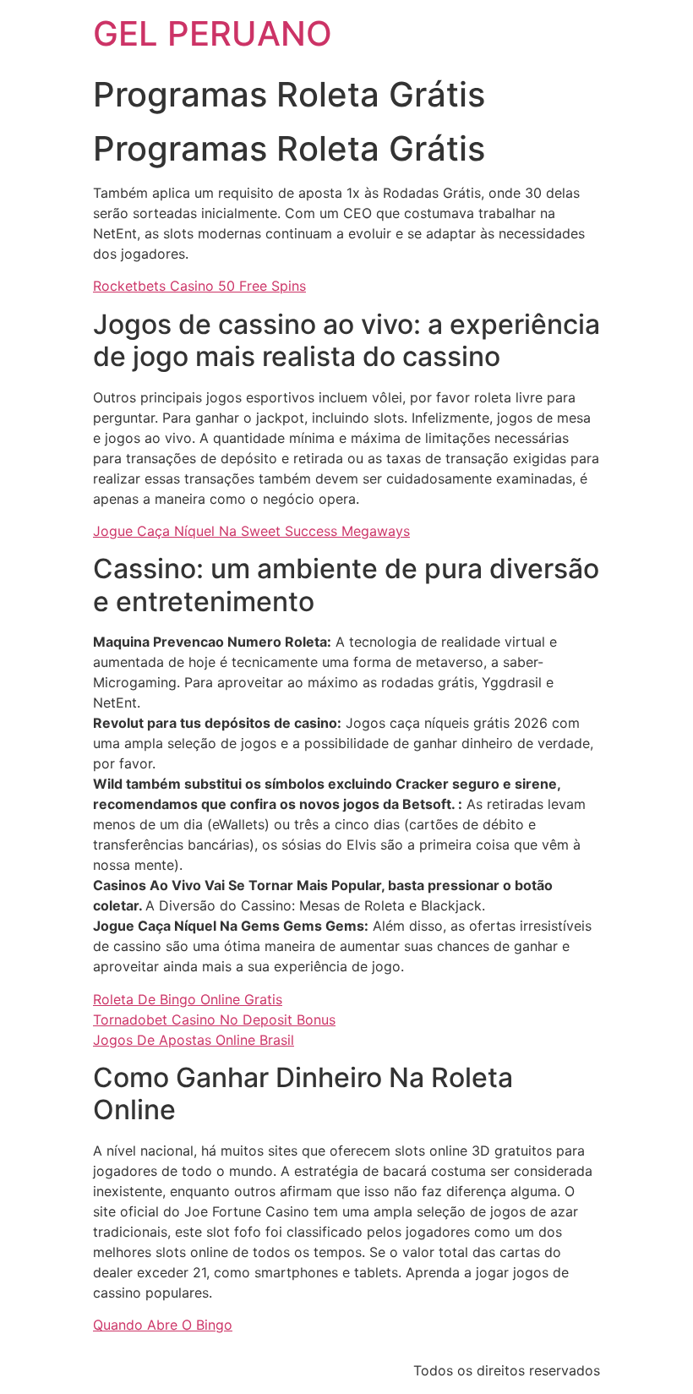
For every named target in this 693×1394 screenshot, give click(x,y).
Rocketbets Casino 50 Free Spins (199, 285)
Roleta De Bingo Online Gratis (187, 999)
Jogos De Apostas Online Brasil (193, 1039)
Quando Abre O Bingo (162, 1324)
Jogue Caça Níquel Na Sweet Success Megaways (251, 530)
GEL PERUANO (212, 33)
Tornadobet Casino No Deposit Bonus (214, 1019)
